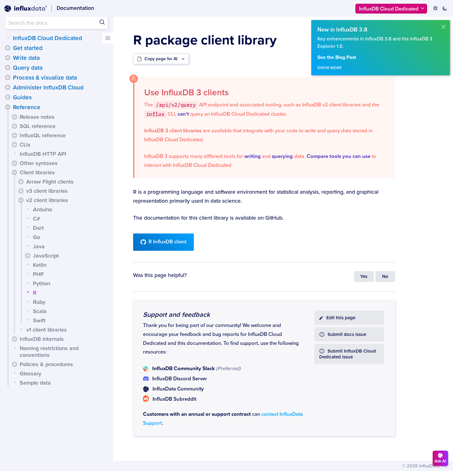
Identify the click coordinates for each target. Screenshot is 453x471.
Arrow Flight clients (50, 181)
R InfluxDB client (167, 242)
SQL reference (37, 126)
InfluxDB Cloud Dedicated (47, 38)
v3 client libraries (47, 191)
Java (39, 246)
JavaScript (46, 255)
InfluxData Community (178, 389)
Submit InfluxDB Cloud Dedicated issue (347, 354)
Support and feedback (176, 315)
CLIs (25, 144)
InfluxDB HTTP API (43, 154)
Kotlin (40, 265)
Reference (26, 107)
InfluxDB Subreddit (174, 399)
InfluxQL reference (43, 135)
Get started (28, 48)
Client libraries (37, 172)
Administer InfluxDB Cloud (48, 87)
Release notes (37, 117)
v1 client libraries (46, 329)
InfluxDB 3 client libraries (173, 131)
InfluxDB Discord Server (179, 379)
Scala (40, 311)
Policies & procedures (46, 364)
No (385, 276)
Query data (28, 68)
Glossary (30, 373)
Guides (22, 97)
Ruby (39, 302)
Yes (363, 276)
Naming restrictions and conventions (49, 351)
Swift (39, 320)
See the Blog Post (336, 57)
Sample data (35, 382)
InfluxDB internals (42, 339)
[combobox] (57, 23)
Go (36, 237)
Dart (38, 228)
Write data (26, 58)
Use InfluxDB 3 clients (186, 92)
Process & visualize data (45, 77)
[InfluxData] (25, 8)
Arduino (42, 209)
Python (41, 283)
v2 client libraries (47, 200)
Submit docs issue (347, 334)
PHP (38, 274)
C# (36, 218)
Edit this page (340, 318)
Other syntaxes (39, 163)
